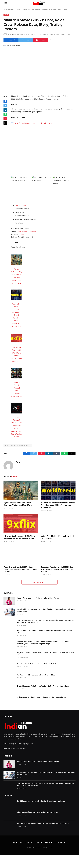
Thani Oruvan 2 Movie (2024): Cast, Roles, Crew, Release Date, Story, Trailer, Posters (20, 569)
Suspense (32, 231)
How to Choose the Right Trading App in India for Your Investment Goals (43, 686)
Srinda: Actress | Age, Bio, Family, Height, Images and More (38, 812)
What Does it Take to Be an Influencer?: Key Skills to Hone (38, 664)
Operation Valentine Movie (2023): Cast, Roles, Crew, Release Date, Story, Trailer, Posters (58, 569)
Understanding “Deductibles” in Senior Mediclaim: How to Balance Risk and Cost (44, 631)
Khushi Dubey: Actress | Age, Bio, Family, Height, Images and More (41, 801)
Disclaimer (49, 842)
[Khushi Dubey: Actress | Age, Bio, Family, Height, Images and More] (9, 804)
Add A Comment (39, 582)
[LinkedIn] (5, 110)
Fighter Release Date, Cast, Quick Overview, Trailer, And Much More (17, 504)
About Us (38, 842)
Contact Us (61, 842)
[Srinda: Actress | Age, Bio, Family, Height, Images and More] (9, 815)
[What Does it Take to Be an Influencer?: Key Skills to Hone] (9, 666)
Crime (6, 15)
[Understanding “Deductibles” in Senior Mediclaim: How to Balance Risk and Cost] (9, 633)
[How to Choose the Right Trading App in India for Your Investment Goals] (9, 689)
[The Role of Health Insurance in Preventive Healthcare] (9, 678)
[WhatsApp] (5, 114)
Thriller (25, 231)
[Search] (73, 3)
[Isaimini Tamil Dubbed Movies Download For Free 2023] (16, 373)
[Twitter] (5, 105)
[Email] (5, 123)
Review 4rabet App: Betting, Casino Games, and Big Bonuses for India (42, 697)
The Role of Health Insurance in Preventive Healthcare (37, 675)
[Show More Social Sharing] (50, 40)
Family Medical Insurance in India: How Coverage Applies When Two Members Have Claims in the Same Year (45, 621)
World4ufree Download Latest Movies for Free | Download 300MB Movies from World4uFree (16, 315)
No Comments (55, 34)
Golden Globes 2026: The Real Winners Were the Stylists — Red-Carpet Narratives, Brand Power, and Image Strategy (43, 643)
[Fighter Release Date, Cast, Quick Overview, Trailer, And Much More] (16, 260)
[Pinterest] (5, 118)
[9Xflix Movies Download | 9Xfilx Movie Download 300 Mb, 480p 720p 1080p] (16, 338)
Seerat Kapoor (20, 205)
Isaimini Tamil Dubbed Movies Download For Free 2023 (57, 537)
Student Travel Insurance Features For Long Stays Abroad (38, 598)
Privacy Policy (26, 842)
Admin (12, 34)
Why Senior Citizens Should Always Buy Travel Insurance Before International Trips (45, 654)
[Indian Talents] (39, 3)
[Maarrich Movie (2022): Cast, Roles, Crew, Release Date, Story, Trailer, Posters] (39, 68)
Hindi (22, 234)
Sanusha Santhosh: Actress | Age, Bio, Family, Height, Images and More (43, 823)
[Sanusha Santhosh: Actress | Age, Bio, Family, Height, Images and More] (9, 826)
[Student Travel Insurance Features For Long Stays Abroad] (9, 601)
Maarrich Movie (10, 445)
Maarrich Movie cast (24, 445)
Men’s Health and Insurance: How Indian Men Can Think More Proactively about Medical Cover (46, 610)
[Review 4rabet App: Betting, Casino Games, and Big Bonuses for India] (9, 700)
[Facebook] (5, 101)
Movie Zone (11, 9)
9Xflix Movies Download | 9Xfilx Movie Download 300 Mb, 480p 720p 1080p (19, 537)
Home (5, 9)
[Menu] (6, 3)
